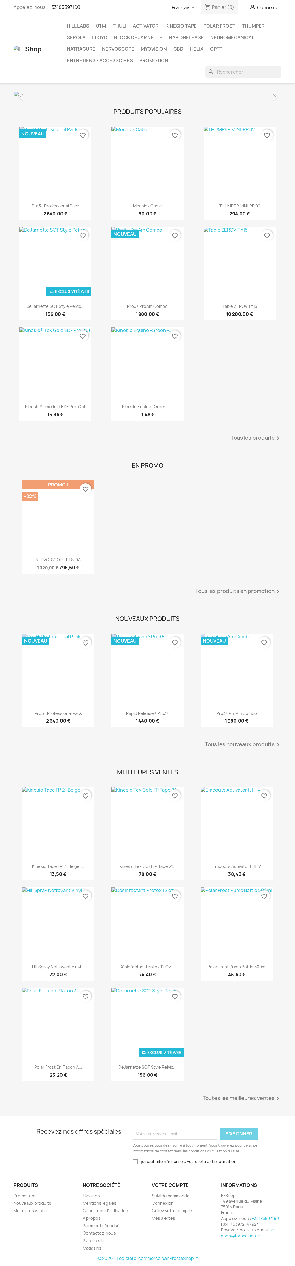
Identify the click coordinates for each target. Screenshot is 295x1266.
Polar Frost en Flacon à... (58, 1067)
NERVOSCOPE (118, 49)
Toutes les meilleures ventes (242, 1098)
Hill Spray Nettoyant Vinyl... (58, 966)
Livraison (91, 1195)
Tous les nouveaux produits (243, 744)
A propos (92, 1218)
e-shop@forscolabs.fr (248, 1232)
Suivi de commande (171, 1195)
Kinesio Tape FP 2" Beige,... (58, 866)
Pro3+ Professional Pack (55, 206)
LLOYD (99, 37)
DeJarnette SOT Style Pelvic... (55, 306)
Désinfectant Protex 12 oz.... (147, 966)
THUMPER (253, 26)
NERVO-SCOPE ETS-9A (58, 559)
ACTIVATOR (146, 26)
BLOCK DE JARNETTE (138, 37)
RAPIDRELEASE (186, 37)
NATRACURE (81, 49)
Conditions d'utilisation (105, 1210)
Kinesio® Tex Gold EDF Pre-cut (55, 406)
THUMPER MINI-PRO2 (239, 206)
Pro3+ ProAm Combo (147, 306)
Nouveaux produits (32, 1203)
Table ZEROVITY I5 (239, 306)
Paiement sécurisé (101, 1225)
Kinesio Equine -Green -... (147, 406)
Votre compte (170, 1185)
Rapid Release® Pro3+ (147, 713)
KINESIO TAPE (181, 26)
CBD (178, 49)
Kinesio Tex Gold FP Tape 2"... (147, 866)
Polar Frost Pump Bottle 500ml (236, 966)
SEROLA (76, 37)
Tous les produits (256, 438)
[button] (34, 94)
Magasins (92, 1248)
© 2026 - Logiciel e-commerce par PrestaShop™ (147, 1258)
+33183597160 (64, 7)
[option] (147, 94)
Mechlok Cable (147, 206)
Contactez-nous (99, 1233)
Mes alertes (163, 1218)
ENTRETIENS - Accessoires (100, 60)
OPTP (216, 49)
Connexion (163, 1203)
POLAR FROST (219, 26)
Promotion (153, 60)
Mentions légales (99, 1203)
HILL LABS (78, 26)
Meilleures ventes (31, 1210)
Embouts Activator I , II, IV (237, 866)
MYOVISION (154, 49)
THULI (119, 26)
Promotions (25, 1195)
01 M (101, 26)
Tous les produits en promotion (238, 591)
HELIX (196, 49)
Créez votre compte (172, 1210)
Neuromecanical (232, 37)
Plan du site (94, 1240)
